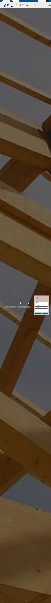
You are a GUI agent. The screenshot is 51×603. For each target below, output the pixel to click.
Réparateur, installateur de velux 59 (36, 4)
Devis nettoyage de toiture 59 (49, 4)
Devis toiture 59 (33, 4)
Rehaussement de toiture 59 (45, 3)
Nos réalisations (10, 306)
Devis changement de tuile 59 (40, 4)
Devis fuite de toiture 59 (26, 5)
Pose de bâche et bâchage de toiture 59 (23, 5)
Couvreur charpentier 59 (16, 4)
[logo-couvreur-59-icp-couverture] (7, 5)
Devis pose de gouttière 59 (20, 4)
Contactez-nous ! (24, 306)
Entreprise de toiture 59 (29, 4)
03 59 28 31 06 (7, 1)
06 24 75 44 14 (16, 1)
